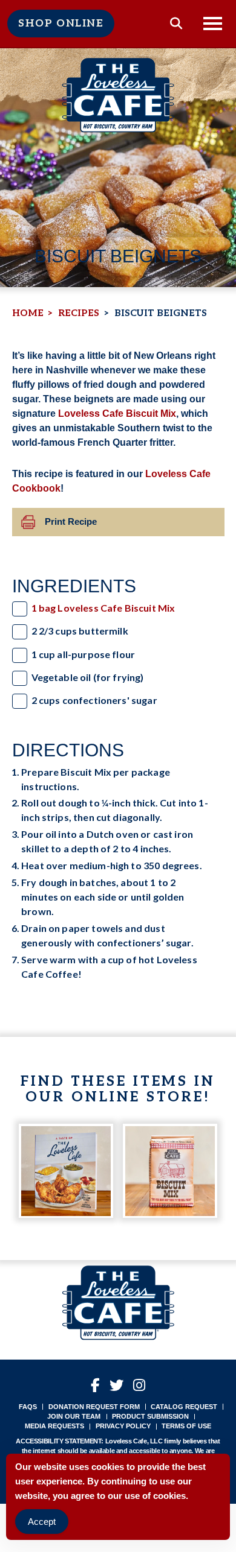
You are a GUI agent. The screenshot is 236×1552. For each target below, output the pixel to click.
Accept (42, 1521)
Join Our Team (73, 1416)
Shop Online (60, 23)
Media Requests (54, 1426)
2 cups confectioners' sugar (94, 700)
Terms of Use (186, 1426)
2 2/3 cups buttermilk (79, 630)
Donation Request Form (94, 1406)
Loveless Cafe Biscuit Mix (117, 413)
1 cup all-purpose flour (83, 654)
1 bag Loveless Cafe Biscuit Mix (103, 607)
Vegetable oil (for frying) (87, 677)
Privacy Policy (123, 1426)
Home (28, 313)
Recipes (78, 313)
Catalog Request (184, 1406)
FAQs (28, 1406)
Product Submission (150, 1416)
